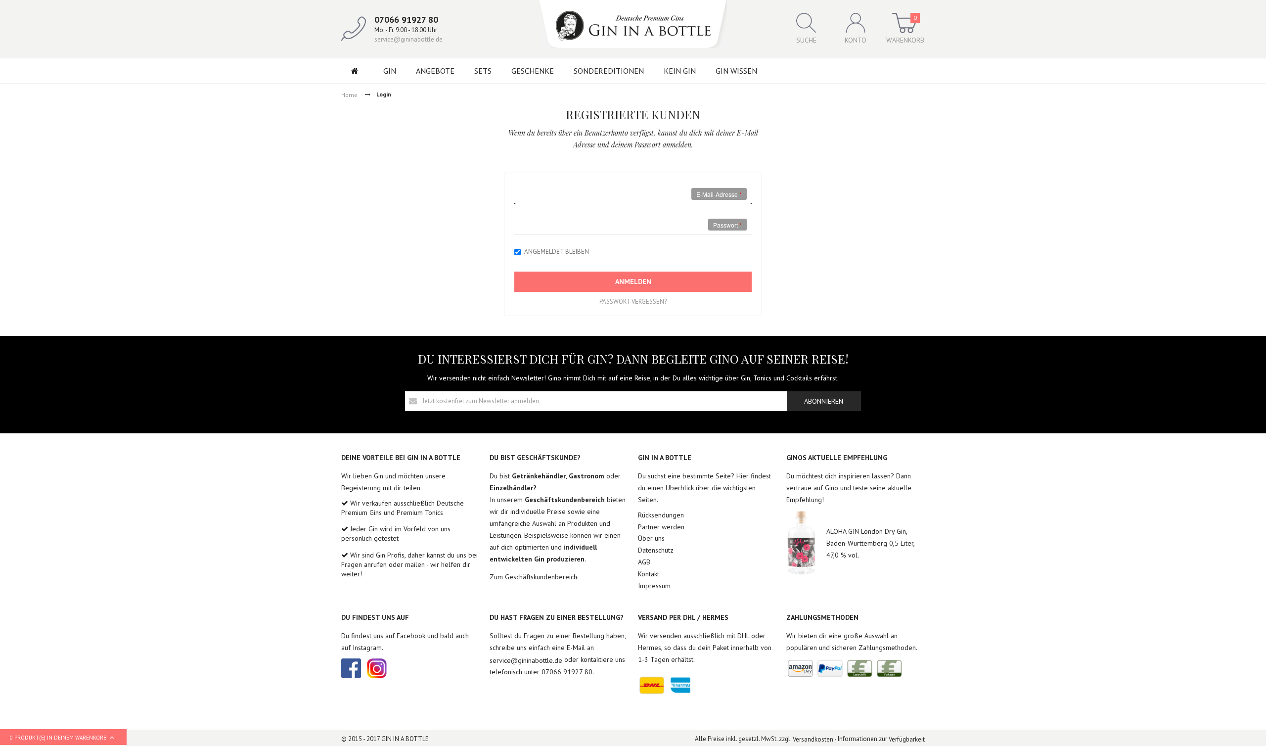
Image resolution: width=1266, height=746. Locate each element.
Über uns (651, 538)
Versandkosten (813, 739)
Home (349, 94)
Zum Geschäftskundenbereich (533, 576)
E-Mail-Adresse (717, 194)
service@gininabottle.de (408, 39)
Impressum (654, 585)
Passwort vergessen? (633, 301)
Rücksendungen (661, 515)
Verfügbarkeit (907, 739)
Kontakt (648, 573)
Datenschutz (656, 550)
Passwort (725, 225)
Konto (855, 40)
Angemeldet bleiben (556, 251)
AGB (644, 562)
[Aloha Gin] (801, 543)
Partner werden (661, 526)
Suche (806, 40)
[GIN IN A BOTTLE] (633, 24)
